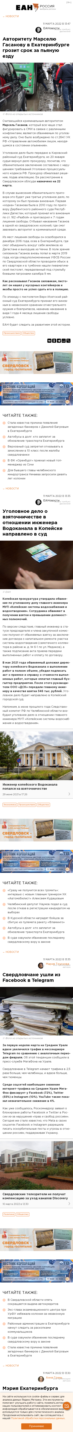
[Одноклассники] (54, 341)
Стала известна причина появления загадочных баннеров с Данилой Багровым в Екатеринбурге (38, 427)
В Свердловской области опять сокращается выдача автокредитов (33, 1302)
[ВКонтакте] (49, 341)
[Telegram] (59, 341)
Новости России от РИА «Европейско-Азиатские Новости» (27, 7)
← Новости (11, 16)
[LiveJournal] (68, 341)
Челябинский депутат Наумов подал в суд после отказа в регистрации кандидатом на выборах (39, 908)
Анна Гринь (54, 1377)
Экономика (10, 805)
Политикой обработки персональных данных (38, 1418)
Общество (28, 333)
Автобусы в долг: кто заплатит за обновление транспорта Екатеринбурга (36, 439)
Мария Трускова (57, 964)
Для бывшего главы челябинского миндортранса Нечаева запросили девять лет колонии (37, 474)
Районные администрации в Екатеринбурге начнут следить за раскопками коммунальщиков (39, 1328)
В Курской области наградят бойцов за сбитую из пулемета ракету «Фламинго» (36, 920)
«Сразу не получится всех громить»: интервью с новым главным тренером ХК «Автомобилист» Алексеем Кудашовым (37, 894)
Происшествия (12, 333)
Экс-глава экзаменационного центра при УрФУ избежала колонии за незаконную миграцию (37, 1314)
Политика (9, 1214)
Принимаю (36, 1426)
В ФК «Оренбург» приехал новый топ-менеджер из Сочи (35, 462)
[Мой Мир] (64, 341)
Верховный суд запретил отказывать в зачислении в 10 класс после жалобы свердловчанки (35, 450)
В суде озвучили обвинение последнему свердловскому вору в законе (36, 940)
